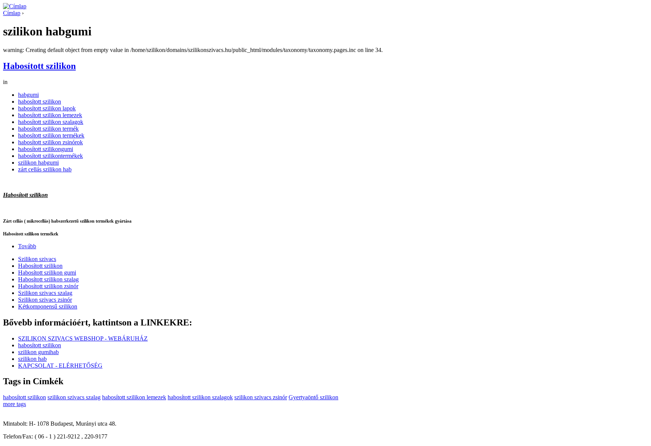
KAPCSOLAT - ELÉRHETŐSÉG (60, 365)
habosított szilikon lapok (47, 108)
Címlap (11, 13)
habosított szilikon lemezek (50, 115)
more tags (14, 404)
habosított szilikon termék (48, 128)
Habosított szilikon (39, 66)
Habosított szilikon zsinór (48, 286)
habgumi (28, 95)
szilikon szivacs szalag (74, 397)
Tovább (27, 246)
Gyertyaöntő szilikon (313, 397)
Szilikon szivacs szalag (45, 293)
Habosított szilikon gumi (47, 272)
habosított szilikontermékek (50, 156)
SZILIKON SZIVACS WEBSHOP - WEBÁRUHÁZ (83, 338)
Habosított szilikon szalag (48, 279)
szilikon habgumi (38, 162)
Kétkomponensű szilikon (47, 306)
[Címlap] (14, 6)
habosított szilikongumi (45, 149)
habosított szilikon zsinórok (50, 142)
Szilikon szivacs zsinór (45, 299)
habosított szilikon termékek (51, 135)
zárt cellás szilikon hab (45, 169)
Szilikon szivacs (37, 259)
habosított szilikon (39, 101)
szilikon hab (32, 359)
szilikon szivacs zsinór (260, 397)
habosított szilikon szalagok (50, 122)
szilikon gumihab (38, 352)
